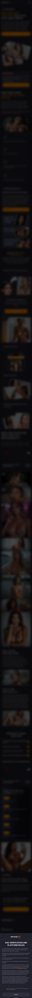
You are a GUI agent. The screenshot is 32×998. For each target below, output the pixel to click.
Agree (16, 994)
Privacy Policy (17, 967)
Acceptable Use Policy (22, 968)
